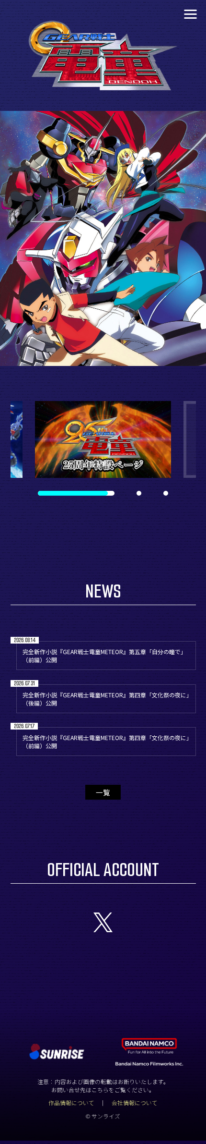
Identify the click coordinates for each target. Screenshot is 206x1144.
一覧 (103, 792)
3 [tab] (165, 493)
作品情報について (71, 1102)
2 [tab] (66, 493)
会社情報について (135, 1102)
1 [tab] (39, 493)
